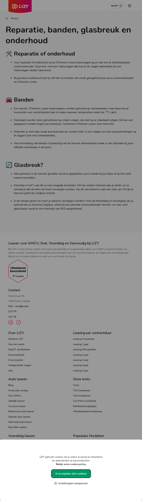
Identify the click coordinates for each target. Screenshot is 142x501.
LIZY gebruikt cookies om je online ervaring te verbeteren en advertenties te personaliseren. (71, 460)
